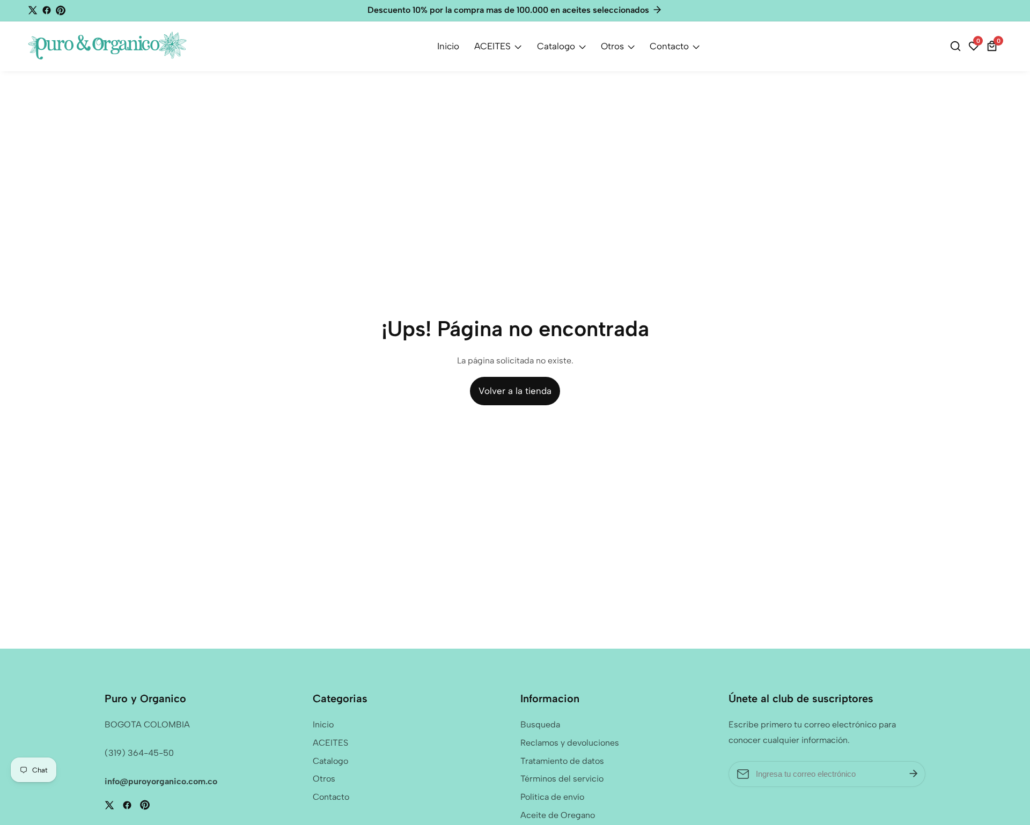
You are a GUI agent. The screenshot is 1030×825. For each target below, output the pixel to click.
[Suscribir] (913, 774)
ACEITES (492, 46)
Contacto (669, 46)
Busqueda (540, 724)
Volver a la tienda (515, 390)
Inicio (448, 46)
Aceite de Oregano (557, 815)
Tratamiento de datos (562, 761)
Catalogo (556, 46)
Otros (612, 46)
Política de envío (552, 797)
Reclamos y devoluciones (569, 743)
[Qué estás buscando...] (957, 46)
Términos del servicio (562, 779)
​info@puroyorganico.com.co (161, 781)
